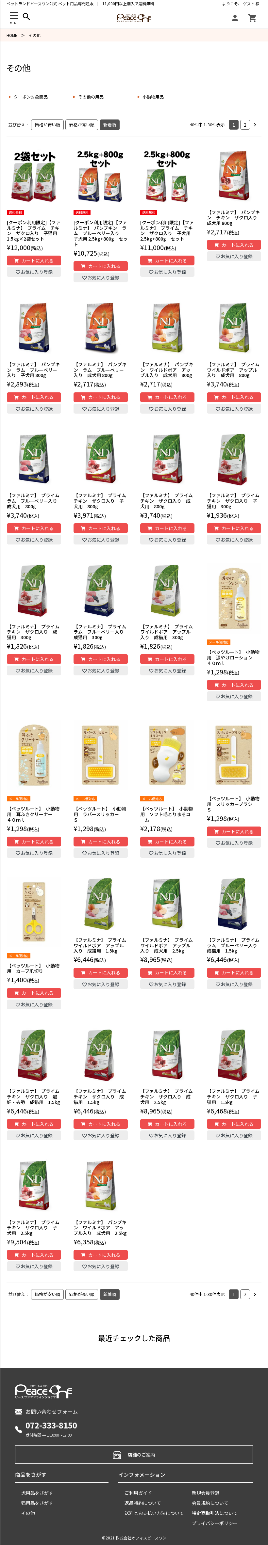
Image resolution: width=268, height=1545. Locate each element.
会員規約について (210, 1503)
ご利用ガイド (138, 1493)
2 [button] (245, 124)
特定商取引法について (215, 1513)
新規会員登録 (205, 1493)
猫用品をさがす (37, 1503)
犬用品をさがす (37, 1493)
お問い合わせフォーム (51, 1411)
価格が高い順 (81, 124)
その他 (28, 1513)
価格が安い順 (47, 124)
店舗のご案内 (141, 1454)
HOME (12, 35)
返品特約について (143, 1503)
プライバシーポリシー (215, 1523)
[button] (256, 125)
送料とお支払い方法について (154, 1513)
